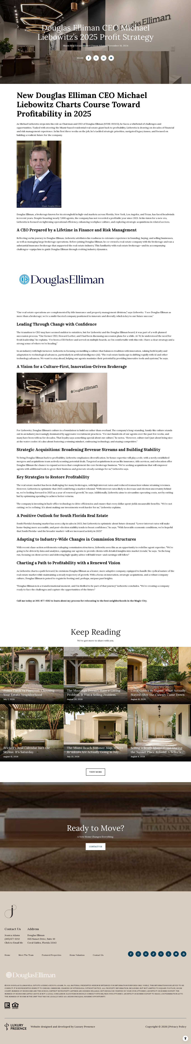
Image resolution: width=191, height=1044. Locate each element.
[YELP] (168, 954)
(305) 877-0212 (12, 938)
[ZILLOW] (183, 954)
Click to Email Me (14, 942)
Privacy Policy (177, 1026)
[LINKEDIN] (146, 954)
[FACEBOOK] (131, 954)
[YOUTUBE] (176, 954)
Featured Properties (51, 955)
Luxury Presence (85, 1026)
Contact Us (98, 955)
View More (95, 772)
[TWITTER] (161, 954)
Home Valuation (77, 955)
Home (7, 955)
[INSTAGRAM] (138, 954)
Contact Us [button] (95, 846)
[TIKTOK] (153, 954)
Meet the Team (26, 955)
